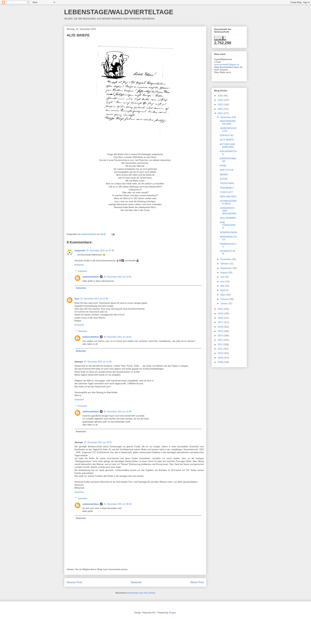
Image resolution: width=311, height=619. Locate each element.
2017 (221, 322)
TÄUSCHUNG (227, 183)
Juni (222, 281)
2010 (221, 353)
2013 (221, 340)
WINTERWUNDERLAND (228, 122)
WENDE (224, 174)
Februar (224, 299)
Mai (222, 285)
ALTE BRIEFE (227, 139)
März (223, 294)
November (226, 259)
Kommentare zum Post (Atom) (141, 593)
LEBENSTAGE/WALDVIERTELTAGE (118, 12)
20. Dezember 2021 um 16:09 (117, 411)
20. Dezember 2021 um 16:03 (117, 337)
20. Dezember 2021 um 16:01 (117, 277)
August (224, 272)
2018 (221, 318)
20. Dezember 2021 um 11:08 (97, 361)
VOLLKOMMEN (228, 218)
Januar (224, 303)
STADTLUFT (226, 192)
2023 (221, 104)
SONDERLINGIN (228, 232)
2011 (220, 348)
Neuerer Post (74, 582)
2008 (221, 362)
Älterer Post (197, 582)
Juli (222, 277)
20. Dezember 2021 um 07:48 (94, 298)
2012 (221, 344)
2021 (221, 113)
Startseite (136, 582)
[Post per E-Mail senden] (112, 234)
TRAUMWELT (227, 187)
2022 (221, 109)
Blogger (172, 612)
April (223, 290)
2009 (221, 357)
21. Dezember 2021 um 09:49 (117, 504)
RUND (223, 165)
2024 (221, 100)
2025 (221, 95)
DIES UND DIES (228, 196)
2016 (221, 326)
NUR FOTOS (226, 170)
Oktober (224, 263)
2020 (221, 309)
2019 (221, 313)
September (226, 268)
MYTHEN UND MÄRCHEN (227, 145)
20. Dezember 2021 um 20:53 (98, 442)
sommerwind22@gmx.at (226, 64)
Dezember (226, 117)
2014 (221, 335)
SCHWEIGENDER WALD (228, 202)
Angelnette (80, 250)
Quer (77, 298)
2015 (221, 331)
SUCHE (224, 179)
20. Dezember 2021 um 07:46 (100, 250)
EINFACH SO (226, 135)
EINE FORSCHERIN (228, 225)
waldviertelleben (90, 277)
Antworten (79, 265)
